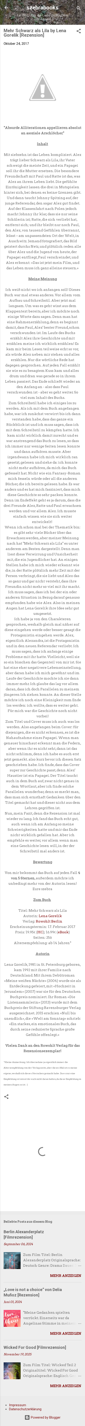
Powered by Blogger (45, 1417)
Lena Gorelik (50, 916)
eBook (63, 932)
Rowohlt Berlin (49, 921)
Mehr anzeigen (65, 1276)
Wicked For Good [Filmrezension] (35, 1347)
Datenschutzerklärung (25, 1409)
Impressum (17, 1405)
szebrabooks (42, 7)
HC (40, 932)
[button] (78, 31)
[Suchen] (78, 9)
